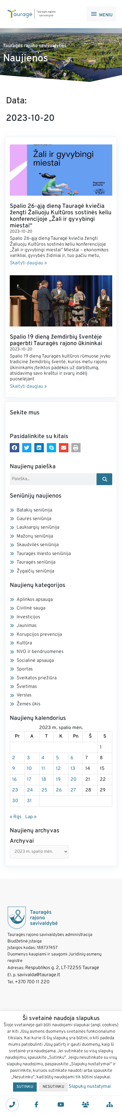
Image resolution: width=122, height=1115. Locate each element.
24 (30, 790)
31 (29, 801)
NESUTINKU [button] (53, 1087)
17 (29, 780)
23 (15, 790)
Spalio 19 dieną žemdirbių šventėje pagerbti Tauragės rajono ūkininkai (56, 340)
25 (44, 790)
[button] (14, 448)
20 (73, 780)
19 (58, 780)
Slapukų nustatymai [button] (90, 1087)
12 (58, 769)
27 (73, 790)
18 (43, 780)
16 (14, 780)
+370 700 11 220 (32, 982)
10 (29, 769)
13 (72, 769)
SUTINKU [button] (25, 1087)
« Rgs (16, 817)
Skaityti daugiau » (28, 263)
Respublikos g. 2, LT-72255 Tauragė (62, 968)
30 (15, 801)
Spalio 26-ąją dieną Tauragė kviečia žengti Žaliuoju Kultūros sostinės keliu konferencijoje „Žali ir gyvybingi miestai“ (60, 216)
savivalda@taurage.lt (38, 975)
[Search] (104, 479)
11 (43, 769)
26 (59, 790)
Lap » (30, 817)
